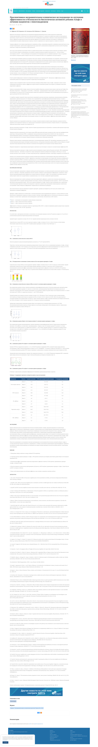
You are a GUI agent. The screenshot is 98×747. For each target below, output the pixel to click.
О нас (14, 7)
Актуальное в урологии (54, 735)
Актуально (53, 11)
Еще (62, 11)
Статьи (33, 11)
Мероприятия (22, 11)
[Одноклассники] (13, 28)
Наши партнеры (18, 7)
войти (30, 723)
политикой (5, 740)
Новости (15, 11)
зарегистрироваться (38, 723)
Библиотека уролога (53, 737)
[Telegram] (12, 28)
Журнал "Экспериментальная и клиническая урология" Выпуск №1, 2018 (26, 708)
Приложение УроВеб (25, 7)
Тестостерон (13, 701)
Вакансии (47, 11)
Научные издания (40, 11)
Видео (71, 730)
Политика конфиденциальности (76, 734)
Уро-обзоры (28, 11)
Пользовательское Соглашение (76, 738)
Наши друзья (72, 731)
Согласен (5, 742)
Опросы (58, 11)
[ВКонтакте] (10, 28)
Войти (87, 11)
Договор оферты (73, 740)
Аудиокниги (52, 738)
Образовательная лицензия (55, 740)
